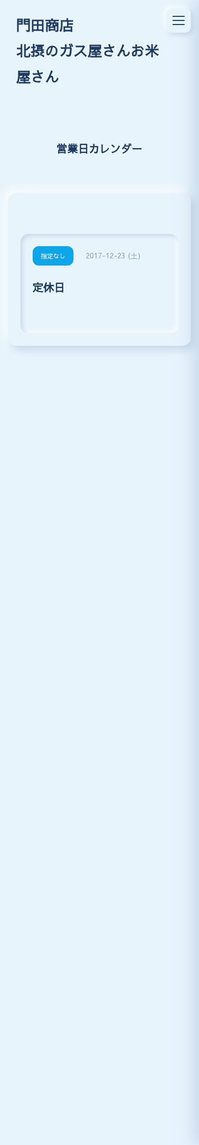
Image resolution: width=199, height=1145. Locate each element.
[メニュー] (178, 20)
